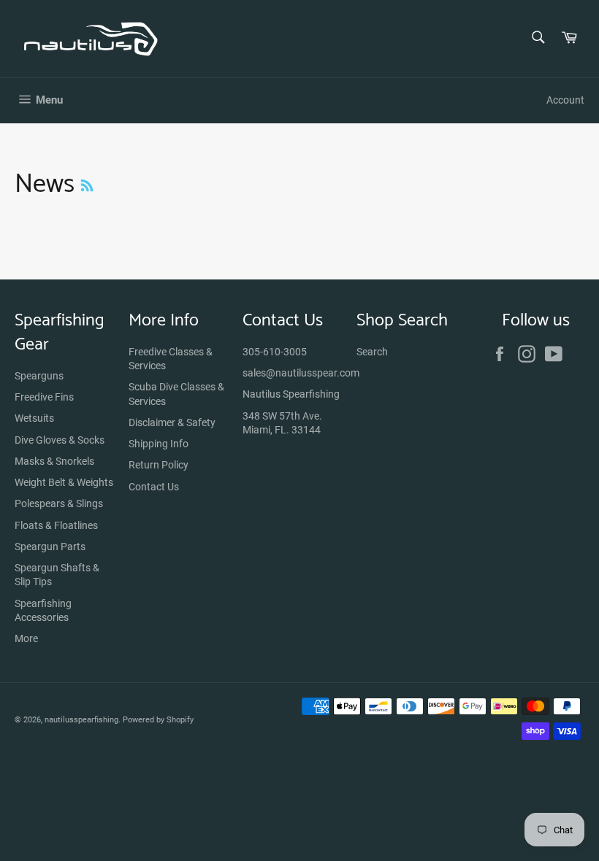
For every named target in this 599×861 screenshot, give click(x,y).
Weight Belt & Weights (64, 482)
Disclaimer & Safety (172, 422)
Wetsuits (34, 418)
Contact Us (154, 487)
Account (565, 100)
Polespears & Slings (59, 503)
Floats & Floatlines (56, 525)
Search (372, 352)
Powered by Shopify (158, 720)
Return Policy (158, 465)
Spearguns (39, 376)
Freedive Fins (44, 397)
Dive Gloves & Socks (59, 440)
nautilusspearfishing (81, 720)
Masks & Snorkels (54, 461)
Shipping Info (158, 443)
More (26, 638)
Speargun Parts (50, 546)
